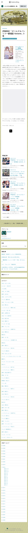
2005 (4, 520)
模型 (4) (3, 334)
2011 (4, 504)
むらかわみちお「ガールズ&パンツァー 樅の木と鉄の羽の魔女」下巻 (17, 173)
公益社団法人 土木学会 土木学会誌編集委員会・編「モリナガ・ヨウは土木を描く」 (14, 268)
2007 (4, 514)
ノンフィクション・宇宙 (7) (8, 426)
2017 (4, 487)
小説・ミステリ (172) (6, 297)
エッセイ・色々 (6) (6, 310)
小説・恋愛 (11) (5, 321)
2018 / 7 (6, 476)
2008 (4, 512)
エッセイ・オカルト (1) (7, 437)
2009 (4, 509)
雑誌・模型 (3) (5, 386)
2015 (4, 493)
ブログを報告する (19, 530)
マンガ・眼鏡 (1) (5, 418)
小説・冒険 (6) (5, 405)
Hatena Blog (12, 530)
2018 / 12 (6, 468)
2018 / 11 (6, 470)
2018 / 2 (6, 483)
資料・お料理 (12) (6, 313)
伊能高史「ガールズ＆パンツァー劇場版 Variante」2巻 (17, 208)
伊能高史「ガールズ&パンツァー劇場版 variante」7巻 (17, 185)
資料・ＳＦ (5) (5, 337)
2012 (4, 501)
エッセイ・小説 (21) (6, 286)
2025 (4, 448)
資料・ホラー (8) (5, 407)
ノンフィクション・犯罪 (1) (8, 388)
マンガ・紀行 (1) (5, 399)
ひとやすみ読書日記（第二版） (13, 17)
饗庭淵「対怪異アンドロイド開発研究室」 (12, 254)
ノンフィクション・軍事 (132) (8, 307)
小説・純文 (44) (5, 318)
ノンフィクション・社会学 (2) (8, 413)
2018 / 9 (6, 473)
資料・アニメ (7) (5, 326)
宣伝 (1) (3, 364)
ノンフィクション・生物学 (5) (8, 329)
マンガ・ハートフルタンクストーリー (9, 38)
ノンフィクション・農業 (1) (8, 370)
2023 (4, 453)
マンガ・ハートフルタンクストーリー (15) (11, 356)
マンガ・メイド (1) (6, 434)
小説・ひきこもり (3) (6, 353)
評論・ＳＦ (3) (5, 375)
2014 (4, 495)
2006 (4, 517)
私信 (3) (3, 402)
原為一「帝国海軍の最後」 (19, 223)
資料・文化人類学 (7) (6, 372)
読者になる (23, 6)
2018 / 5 (6, 479)
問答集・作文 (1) (5, 380)
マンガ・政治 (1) (5, 378)
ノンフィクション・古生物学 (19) (9, 340)
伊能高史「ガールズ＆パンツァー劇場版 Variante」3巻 (13, 33)
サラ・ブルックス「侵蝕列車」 (9, 264)
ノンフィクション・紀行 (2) (8, 367)
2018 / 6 (6, 477)
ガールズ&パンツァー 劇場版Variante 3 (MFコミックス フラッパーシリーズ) (19, 48)
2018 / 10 (6, 471)
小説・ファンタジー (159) (7, 302)
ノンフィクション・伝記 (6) (8, 348)
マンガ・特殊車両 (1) (6, 429)
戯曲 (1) (3, 359)
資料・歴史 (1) (5, 410)
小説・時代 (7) (5, 394)
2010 (4, 506)
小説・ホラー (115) (6, 283)
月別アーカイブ (5, 443)
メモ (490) (4, 288)
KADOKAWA (18, 56)
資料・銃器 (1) (5, 391)
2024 (4, 451)
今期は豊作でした (7, 223)
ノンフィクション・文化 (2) (8, 396)
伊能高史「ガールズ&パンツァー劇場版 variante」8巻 (17, 162)
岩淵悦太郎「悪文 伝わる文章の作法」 (11, 257)
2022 (4, 456)
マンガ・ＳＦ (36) (6, 324)
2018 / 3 (6, 482)
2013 (4, 498)
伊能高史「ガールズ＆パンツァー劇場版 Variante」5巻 (17, 196)
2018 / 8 (6, 474)
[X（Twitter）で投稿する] (10, 131)
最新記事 (4, 251)
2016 (4, 490)
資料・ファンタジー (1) (7, 424)
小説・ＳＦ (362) (5, 291)
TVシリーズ (22, 71)
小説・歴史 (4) (5, 305)
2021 (4, 459)
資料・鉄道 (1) (5, 432)
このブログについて (6, 238)
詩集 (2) (3, 342)
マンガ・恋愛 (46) (6, 299)
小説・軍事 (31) (5, 332)
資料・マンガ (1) (5, 421)
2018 (4, 467)
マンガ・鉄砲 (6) (5, 351)
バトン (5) (4, 383)
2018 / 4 (6, 480)
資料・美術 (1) (5, 345)
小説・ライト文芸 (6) (6, 315)
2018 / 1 (6, 485)
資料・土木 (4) (5, 294)
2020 (4, 461)
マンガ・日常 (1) (5, 415)
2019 (4, 464)
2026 (4, 445)
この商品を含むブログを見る (19, 61)
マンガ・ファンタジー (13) (8, 361)
